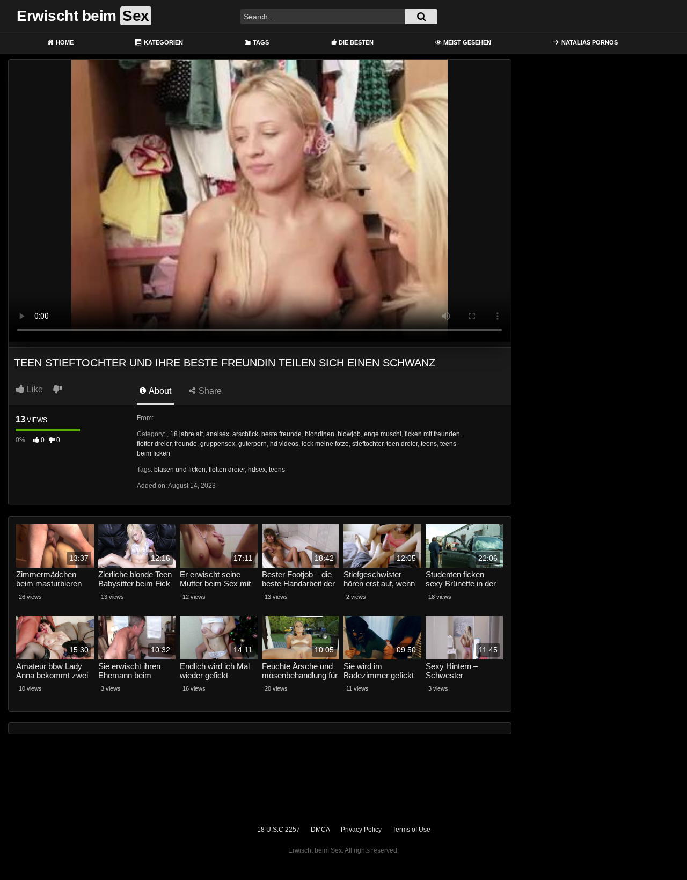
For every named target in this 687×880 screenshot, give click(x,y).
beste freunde (281, 434)
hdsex (257, 469)
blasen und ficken (180, 469)
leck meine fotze (325, 444)
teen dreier (402, 444)
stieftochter (367, 444)
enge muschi (382, 434)
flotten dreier (227, 469)
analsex (217, 434)
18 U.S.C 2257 (278, 829)
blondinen (319, 434)
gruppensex (217, 444)
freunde (185, 444)
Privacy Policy (361, 829)
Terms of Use (411, 829)
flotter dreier (154, 444)
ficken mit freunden (432, 434)
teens (429, 444)
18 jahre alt (186, 434)
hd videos (284, 444)
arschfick (245, 434)
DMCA (320, 829)
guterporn (252, 444)
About (159, 390)
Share (209, 390)
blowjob (349, 434)
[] (421, 16)
